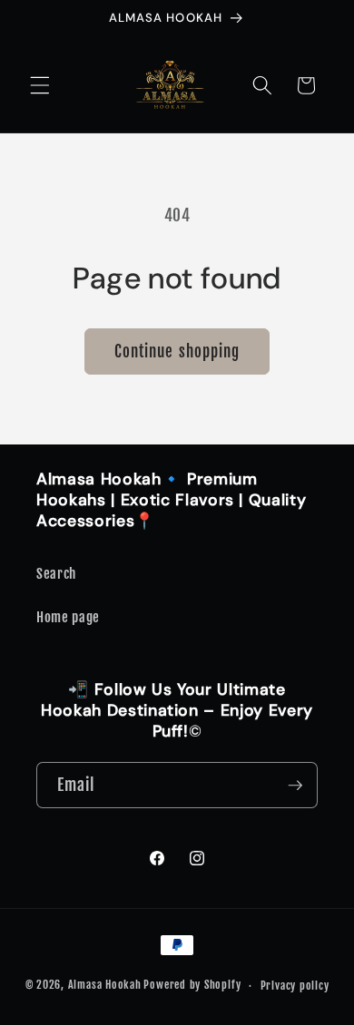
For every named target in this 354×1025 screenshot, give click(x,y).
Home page (68, 617)
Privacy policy (295, 985)
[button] (40, 85)
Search (56, 573)
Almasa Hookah (105, 985)
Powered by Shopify (192, 985)
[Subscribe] (295, 785)
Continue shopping (177, 351)
